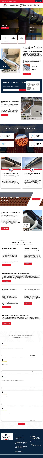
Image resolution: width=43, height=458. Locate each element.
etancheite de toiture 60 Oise (28, 5)
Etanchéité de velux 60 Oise (24, 5)
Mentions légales (36, 456)
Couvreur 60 (11, 5)
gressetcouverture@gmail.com (36, 445)
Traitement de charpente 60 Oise (21, 5)
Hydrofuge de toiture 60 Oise (31, 5)
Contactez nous (38, 1)
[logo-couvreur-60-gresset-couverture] (5, 7)
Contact (41, 456)
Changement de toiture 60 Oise (38, 5)
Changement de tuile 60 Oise (14, 5)
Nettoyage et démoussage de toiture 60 (21, 442)
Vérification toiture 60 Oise (34, 5)
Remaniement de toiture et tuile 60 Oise (18, 5)
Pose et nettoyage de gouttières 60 (20, 443)
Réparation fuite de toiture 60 (19, 450)
